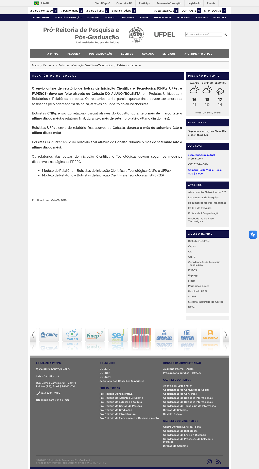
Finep (191, 280)
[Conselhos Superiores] (164, 339)
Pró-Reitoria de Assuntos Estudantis (121, 397)
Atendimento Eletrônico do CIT (207, 192)
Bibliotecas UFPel (198, 241)
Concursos (127, 17)
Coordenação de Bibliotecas (180, 430)
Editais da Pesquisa (199, 208)
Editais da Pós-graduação (203, 213)
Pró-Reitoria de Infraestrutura (118, 414)
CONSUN (105, 377)
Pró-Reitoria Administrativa (116, 393)
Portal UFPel (41, 17)
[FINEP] (95, 339)
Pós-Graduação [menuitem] (100, 53)
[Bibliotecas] (210, 339)
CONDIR (105, 373)
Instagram (209, 462)
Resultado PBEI (197, 291)
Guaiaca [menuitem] (148, 53)
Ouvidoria (183, 17)
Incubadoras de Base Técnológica (201, 220)
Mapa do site (214, 10)
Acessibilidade (165, 10)
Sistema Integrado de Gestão (206, 301)
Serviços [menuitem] (169, 53)
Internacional (162, 17)
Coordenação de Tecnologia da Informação (189, 406)
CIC (190, 251)
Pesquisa (48, 65)
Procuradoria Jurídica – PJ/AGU (182, 373)
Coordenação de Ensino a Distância (184, 435)
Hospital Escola (172, 414)
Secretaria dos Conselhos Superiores (122, 381)
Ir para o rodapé (123, 10)
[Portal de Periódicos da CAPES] (141, 339)
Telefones (219, 17)
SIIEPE (192, 296)
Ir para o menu (71, 10)
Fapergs (193, 275)
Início (35, 65)
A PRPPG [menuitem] (52, 53)
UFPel (191, 307)
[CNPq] (49, 339)
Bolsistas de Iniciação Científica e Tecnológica (86, 65)
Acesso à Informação (68, 17)
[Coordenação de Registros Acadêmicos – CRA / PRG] (187, 339)
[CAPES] (72, 339)
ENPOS (192, 270)
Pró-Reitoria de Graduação (116, 410)
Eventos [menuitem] (127, 53)
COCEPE (105, 369)
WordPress (55, 463)
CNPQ (191, 256)
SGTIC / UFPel (97, 463)
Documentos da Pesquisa (203, 197)
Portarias (201, 17)
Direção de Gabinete (175, 410)
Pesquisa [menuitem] (73, 53)
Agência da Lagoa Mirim (177, 385)
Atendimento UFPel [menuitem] (198, 53)
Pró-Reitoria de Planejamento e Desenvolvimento (129, 418)
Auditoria (93, 17)
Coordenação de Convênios (180, 393)
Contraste (191, 10)
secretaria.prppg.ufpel (201, 155)
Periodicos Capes (198, 286)
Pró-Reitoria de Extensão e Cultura (121, 402)
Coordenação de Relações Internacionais (188, 397)
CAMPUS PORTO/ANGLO (54, 369)
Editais (144, 17)
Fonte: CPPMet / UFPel (208, 112)
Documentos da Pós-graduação (207, 202)
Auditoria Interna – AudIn (178, 369)
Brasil (45, 3)
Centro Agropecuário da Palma (182, 426)
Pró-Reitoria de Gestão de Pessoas (121, 406)
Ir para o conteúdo (43, 10)
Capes (192, 246)
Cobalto (110, 17)
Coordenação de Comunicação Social (186, 389)
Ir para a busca (96, 10)
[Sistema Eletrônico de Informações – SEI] (118, 339)
